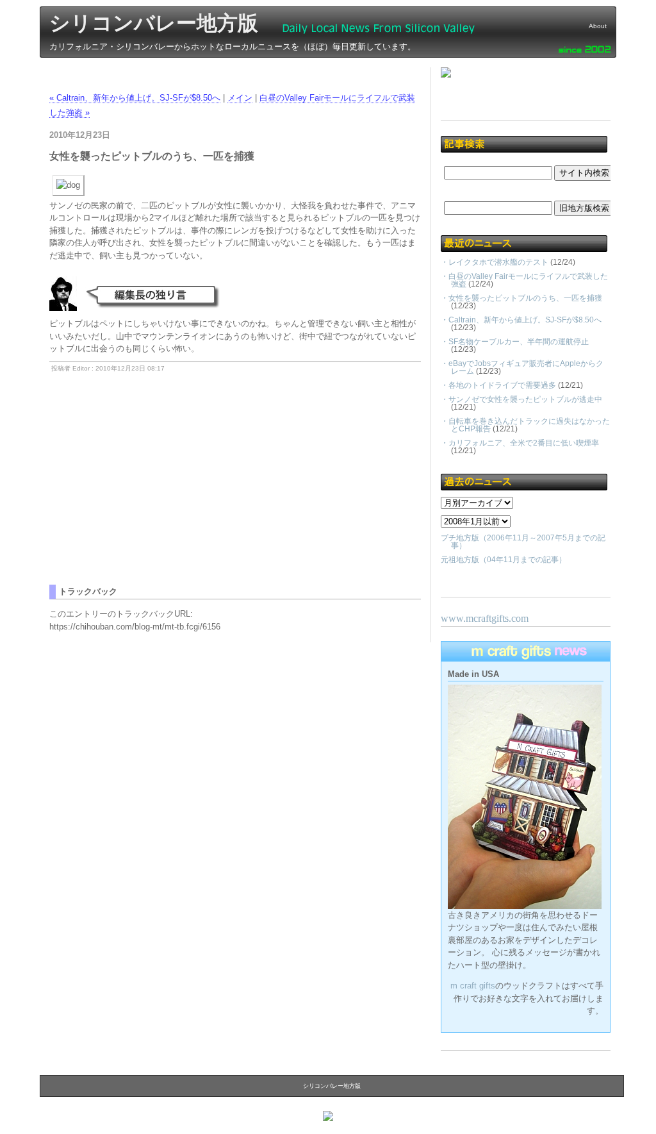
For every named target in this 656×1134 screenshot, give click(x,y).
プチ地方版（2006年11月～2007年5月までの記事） (523, 541)
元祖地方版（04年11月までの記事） (503, 559)
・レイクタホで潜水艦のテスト (494, 262)
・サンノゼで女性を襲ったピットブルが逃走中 (521, 399)
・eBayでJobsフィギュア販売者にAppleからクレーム (522, 367)
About (598, 25)
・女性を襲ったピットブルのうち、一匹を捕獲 (521, 298)
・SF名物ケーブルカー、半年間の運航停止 (515, 341)
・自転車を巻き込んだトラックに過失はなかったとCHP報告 (525, 425)
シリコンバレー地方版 (153, 23)
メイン (239, 98)
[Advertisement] (157, 495)
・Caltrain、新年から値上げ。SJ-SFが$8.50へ (521, 319)
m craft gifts (472, 985)
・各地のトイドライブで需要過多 (498, 385)
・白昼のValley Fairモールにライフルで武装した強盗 (524, 280)
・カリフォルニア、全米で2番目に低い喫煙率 (520, 442)
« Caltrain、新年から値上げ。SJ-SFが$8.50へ (134, 98)
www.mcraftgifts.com (485, 618)
